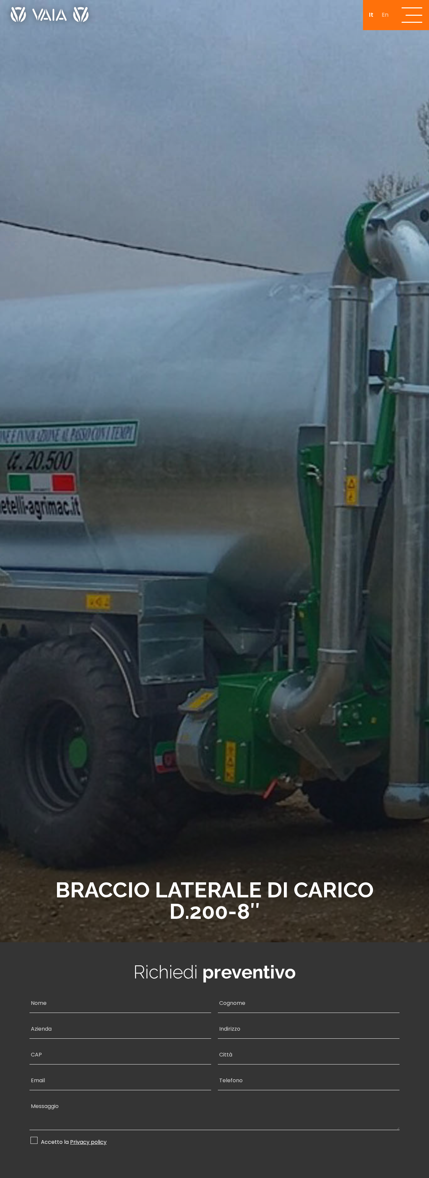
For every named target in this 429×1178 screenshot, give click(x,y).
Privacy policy (88, 1142)
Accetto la (74, 1142)
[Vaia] (49, 11)
